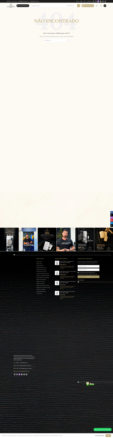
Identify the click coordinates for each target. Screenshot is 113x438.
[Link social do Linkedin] (103, 1)
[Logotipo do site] (11, 5)
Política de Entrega (40, 283)
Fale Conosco (39, 293)
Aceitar (108, 435)
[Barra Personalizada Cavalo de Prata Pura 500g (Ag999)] (57, 275)
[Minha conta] (97, 5)
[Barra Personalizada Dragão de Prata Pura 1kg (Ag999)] (57, 265)
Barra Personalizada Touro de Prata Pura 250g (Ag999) (68, 282)
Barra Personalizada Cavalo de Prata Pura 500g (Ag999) (68, 272)
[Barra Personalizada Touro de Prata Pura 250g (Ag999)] (57, 285)
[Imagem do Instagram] (9, 239)
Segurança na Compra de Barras (43, 287)
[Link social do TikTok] (105, 1)
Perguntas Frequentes (41, 291)
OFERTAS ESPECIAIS (88, 5)
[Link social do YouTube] (101, 1)
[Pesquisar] (78, 5)
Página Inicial (39, 261)
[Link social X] (96, 1)
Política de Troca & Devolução (42, 285)
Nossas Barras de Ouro (41, 267)
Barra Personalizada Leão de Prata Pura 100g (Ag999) (67, 292)
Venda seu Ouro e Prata (41, 271)
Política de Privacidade (41, 279)
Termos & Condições (40, 289)
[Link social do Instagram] (98, 1)
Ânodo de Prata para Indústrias (43, 275)
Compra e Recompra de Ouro (42, 273)
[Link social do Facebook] (93, 1)
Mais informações (99, 435)
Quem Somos (39, 263)
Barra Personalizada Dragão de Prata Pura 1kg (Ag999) (67, 262)
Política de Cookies (40, 281)
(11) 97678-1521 (23, 1)
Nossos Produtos (39, 265)
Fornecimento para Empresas (42, 277)
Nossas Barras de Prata (41, 269)
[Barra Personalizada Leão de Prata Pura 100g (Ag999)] (57, 295)
